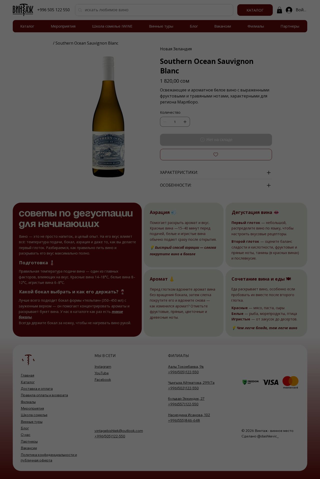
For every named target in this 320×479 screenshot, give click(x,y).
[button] (160, 252)
